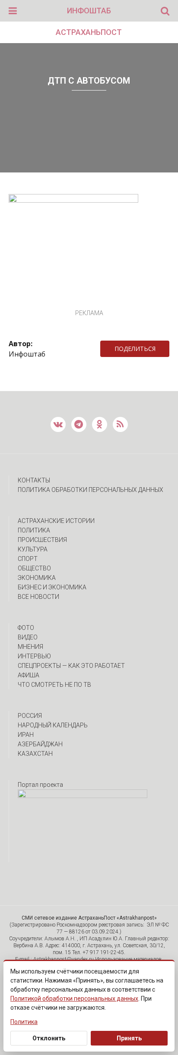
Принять (129, 1038)
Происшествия (42, 539)
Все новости (38, 596)
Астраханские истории (56, 520)
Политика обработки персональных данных (90, 489)
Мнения (30, 646)
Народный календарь (53, 725)
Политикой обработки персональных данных (74, 998)
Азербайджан (40, 744)
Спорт (28, 558)
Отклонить (48, 1038)
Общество (34, 568)
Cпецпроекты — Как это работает (71, 665)
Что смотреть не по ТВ (54, 684)
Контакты (34, 480)
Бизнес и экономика (52, 587)
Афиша (28, 675)
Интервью (34, 656)
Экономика (37, 577)
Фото (26, 627)
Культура (33, 549)
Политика (34, 530)
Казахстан (35, 753)
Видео (28, 637)
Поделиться (135, 348)
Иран (26, 734)
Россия (30, 715)
